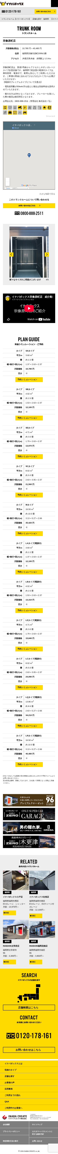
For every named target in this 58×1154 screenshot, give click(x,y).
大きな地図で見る (47, 194)
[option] (29, 253)
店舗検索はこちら (28, 1007)
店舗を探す (9, 1076)
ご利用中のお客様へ (13, 1108)
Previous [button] (11, 254)
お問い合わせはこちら (28, 1049)
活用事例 (9, 1089)
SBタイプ (30, 389)
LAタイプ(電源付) (34, 543)
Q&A (7, 1101)
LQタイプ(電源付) (34, 697)
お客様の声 (9, 1082)
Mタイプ (29, 505)
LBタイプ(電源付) (34, 582)
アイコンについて (50, 116)
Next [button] (47, 254)
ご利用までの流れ (12, 1095)
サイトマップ (37, 1125)
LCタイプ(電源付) (34, 659)
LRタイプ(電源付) (34, 736)
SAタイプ (30, 351)
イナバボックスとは (13, 1063)
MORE (6, 913)
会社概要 (6, 1125)
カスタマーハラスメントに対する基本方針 (42, 1132)
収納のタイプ (10, 1070)
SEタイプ (30, 428)
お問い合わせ (37, 1141)
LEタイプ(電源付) (33, 620)
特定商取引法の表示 (10, 1141)
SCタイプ (30, 466)
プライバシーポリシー (11, 1131)
